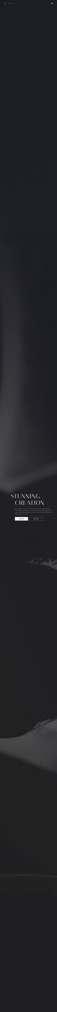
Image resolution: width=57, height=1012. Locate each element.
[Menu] (52, 3)
